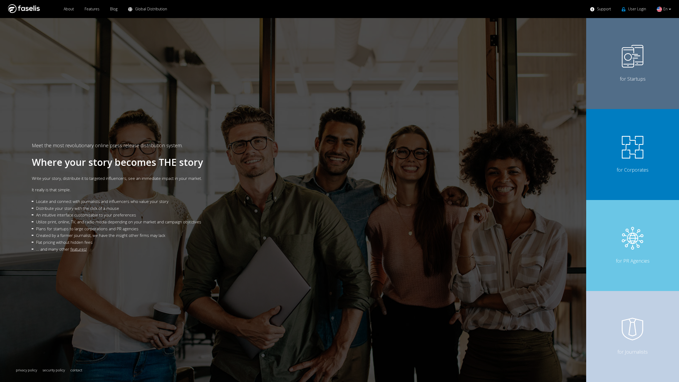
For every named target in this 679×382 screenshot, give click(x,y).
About (69, 8)
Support (604, 8)
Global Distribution (151, 8)
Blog (113, 8)
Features (92, 8)
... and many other (61, 249)
